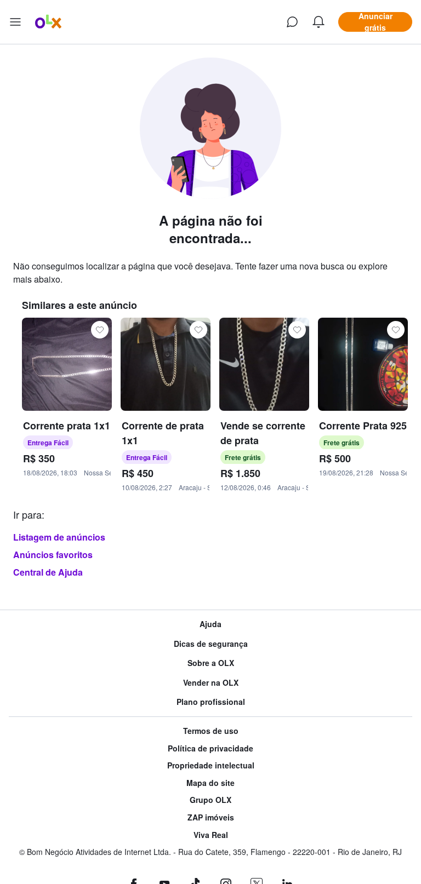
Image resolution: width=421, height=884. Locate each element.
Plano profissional (211, 702)
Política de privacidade (210, 748)
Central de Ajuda (48, 572)
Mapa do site (210, 783)
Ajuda (210, 624)
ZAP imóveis (210, 817)
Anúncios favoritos (53, 554)
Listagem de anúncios (59, 537)
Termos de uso (210, 731)
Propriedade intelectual (210, 765)
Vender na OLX (210, 683)
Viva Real (211, 835)
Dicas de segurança (211, 644)
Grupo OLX (210, 800)
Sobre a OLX (210, 663)
